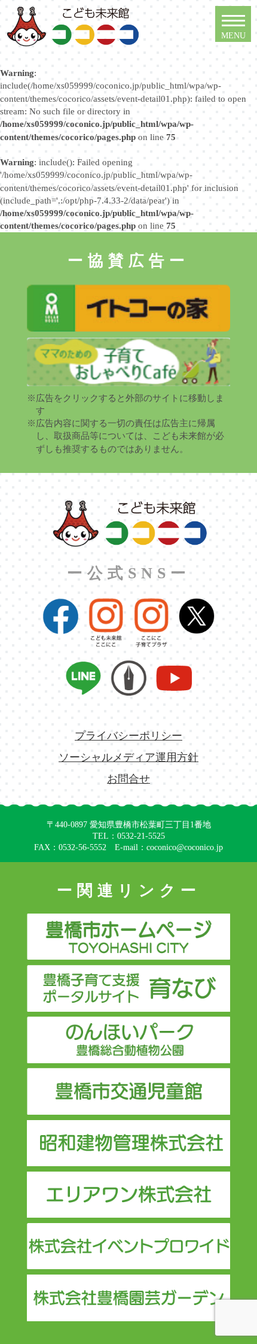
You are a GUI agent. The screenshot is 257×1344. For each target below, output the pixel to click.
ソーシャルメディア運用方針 (128, 757)
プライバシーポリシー (128, 736)
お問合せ (128, 779)
